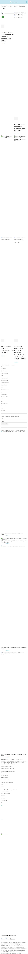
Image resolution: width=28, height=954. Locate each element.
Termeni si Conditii (5, 780)
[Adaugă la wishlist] (2, 29)
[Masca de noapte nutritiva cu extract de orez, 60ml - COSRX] (14, 596)
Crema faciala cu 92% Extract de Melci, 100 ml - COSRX (12, 533)
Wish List (3, 798)
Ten (2, 387)
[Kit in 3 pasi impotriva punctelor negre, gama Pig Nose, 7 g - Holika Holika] (14, 538)
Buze (2, 392)
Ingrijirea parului (4, 370)
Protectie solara (4, 403)
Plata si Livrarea (4, 777)
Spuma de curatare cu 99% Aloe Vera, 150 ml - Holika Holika (13, 755)
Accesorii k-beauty (5, 389)
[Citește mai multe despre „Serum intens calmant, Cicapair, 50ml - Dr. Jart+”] (2, 340)
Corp (2, 366)
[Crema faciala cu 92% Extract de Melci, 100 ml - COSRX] (14, 481)
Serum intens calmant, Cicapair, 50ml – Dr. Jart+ (7, 349)
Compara (3, 795)
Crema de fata (4, 394)
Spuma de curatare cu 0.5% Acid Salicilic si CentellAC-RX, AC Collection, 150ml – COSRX (20, 352)
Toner (2, 408)
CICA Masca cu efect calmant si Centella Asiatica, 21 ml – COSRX (7, 36)
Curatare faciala (4, 396)
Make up (3, 399)
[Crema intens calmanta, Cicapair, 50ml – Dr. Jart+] (20, 13)
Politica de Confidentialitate (7, 782)
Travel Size (3, 410)
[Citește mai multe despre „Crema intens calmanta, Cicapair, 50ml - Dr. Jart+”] (16, 118)
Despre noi (3, 772)
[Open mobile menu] (1, 2)
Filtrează (4, 424)
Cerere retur (3, 802)
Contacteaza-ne (4, 775)
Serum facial (3, 406)
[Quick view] (6, 26)
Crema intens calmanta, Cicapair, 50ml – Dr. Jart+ (20, 127)
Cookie (2, 784)
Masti (2, 375)
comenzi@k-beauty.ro (9, 768)
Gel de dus (3, 368)
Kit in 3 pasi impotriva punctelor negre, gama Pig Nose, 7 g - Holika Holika (14, 541)
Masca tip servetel (5, 382)
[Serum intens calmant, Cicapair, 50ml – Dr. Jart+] (7, 186)
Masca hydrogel (4, 378)
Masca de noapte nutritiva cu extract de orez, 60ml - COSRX (13, 648)
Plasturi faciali (4, 385)
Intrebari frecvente (5, 791)
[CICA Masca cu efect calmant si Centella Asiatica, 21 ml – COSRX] (7, 18)
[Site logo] (14, 1)
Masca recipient (4, 380)
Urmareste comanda (5, 793)
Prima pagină (3, 6)
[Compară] (10, 26)
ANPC (2, 787)
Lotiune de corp (4, 373)
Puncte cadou (4, 800)
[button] (16, 340)
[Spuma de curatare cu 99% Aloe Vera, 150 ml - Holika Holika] (14, 702)
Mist (2, 401)
